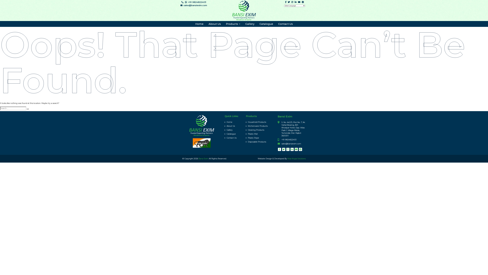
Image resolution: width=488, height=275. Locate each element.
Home (199, 23)
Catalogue (266, 23)
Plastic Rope (253, 138)
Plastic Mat (253, 134)
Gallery (249, 23)
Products (232, 23)
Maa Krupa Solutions (296, 158)
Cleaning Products (256, 130)
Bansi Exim (204, 158)
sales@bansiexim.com (195, 5)
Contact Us (285, 23)
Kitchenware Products (258, 126)
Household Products (257, 122)
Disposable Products (257, 142)
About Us (215, 23)
